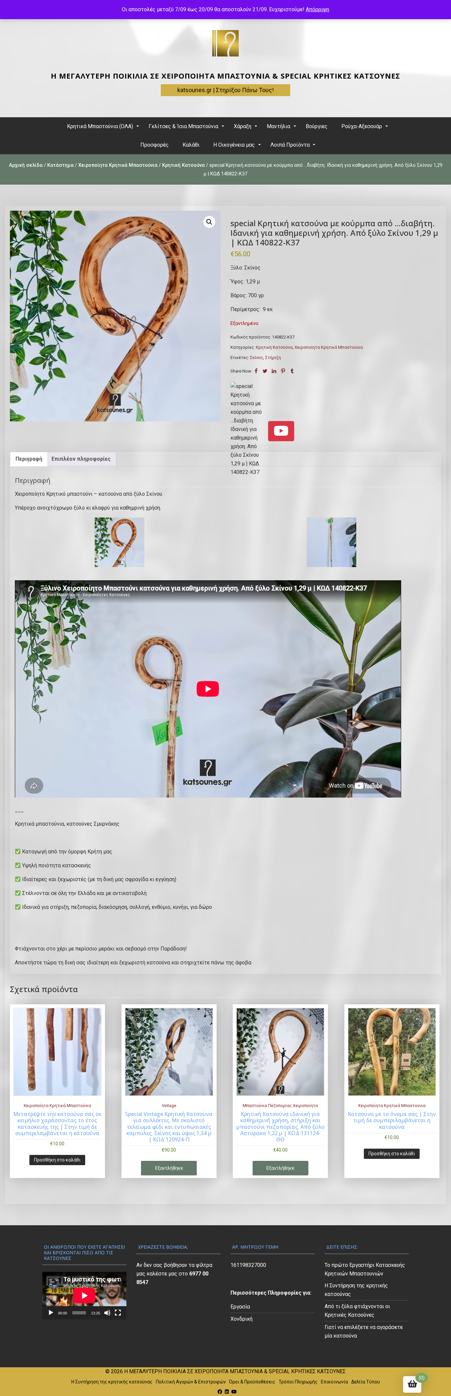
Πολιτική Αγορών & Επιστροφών (191, 1381)
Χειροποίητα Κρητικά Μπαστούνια (117, 165)
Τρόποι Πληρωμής (298, 1381)
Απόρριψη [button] (317, 9)
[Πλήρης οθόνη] (118, 1312)
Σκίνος (256, 357)
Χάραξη (242, 126)
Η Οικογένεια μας (234, 145)
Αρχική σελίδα (26, 165)
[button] (209, 222)
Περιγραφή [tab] (29, 459)
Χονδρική (241, 1319)
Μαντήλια (278, 126)
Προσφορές (154, 145)
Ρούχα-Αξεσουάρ (361, 126)
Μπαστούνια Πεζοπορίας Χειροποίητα (280, 1105)
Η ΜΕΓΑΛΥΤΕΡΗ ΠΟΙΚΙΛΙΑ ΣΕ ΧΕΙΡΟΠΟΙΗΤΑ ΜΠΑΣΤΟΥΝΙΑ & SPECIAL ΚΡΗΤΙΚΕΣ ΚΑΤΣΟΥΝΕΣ (225, 76)
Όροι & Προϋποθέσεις (252, 1381)
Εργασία (240, 1307)
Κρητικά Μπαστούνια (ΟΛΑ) (100, 126)
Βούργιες (317, 126)
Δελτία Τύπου (365, 1381)
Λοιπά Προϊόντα (290, 145)
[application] (84, 1295)
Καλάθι (191, 145)
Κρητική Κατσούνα (183, 165)
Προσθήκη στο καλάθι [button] (57, 1160)
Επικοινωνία (334, 1381)
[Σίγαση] (107, 1312)
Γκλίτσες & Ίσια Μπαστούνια (183, 126)
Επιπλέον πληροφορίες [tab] (81, 459)
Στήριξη (273, 357)
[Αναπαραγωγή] (51, 1312)
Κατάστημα (60, 165)
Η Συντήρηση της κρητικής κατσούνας (112, 1381)
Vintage (169, 1105)
